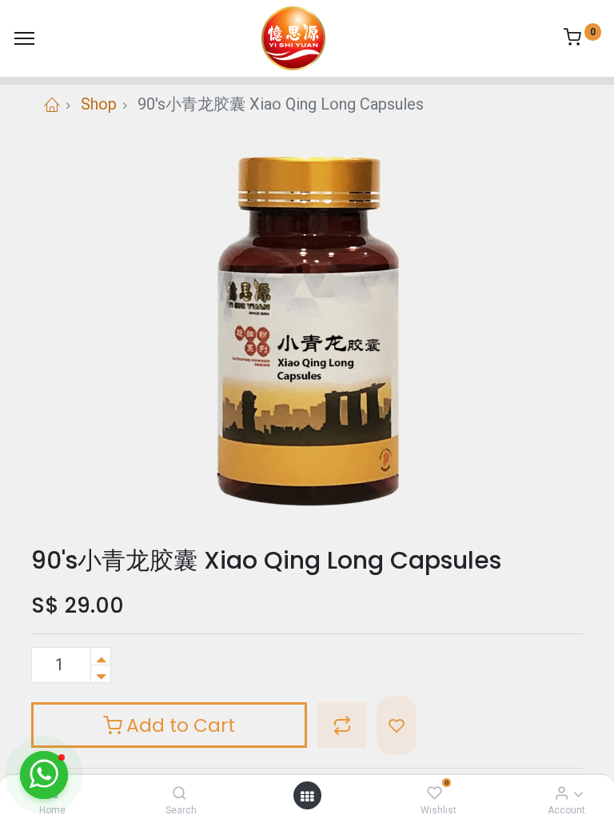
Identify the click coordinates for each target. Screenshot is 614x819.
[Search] (179, 792)
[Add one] (100, 656)
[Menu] (24, 38)
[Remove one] (100, 673)
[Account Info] (561, 792)
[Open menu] (307, 796)
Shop (99, 104)
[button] (341, 725)
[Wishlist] (434, 792)
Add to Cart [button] (178, 725)
